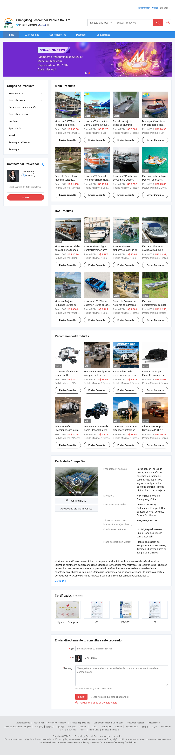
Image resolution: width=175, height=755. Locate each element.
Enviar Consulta (67, 140)
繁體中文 (50, 726)
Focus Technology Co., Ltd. (81, 736)
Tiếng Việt (94, 729)
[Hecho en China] (25, 7)
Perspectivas (154, 722)
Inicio (11, 34)
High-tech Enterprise (67, 622)
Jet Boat (13, 121)
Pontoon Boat (16, 93)
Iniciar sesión (144, 7)
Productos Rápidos (135, 722)
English (27, 726)
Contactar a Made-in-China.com (108, 722)
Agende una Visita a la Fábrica (76, 508)
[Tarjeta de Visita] (43, 164)
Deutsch (94, 726)
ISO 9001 (126, 622)
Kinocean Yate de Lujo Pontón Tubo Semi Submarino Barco (154, 179)
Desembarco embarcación (22, 107)
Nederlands (166, 726)
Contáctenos (103, 34)
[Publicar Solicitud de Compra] (168, 22)
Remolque (14, 149)
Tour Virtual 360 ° (78, 500)
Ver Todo (59, 580)
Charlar (29, 175)
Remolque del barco (19, 142)
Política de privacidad (80, 722)
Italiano (118, 726)
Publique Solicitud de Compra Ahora (96, 702)
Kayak (12, 135)
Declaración (38, 722)
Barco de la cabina (18, 114)
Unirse (155, 7)
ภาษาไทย (71, 729)
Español (83, 726)
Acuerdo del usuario (57, 722)
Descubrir (81, 34)
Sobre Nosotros (57, 34)
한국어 (145, 726)
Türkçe (82, 729)
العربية (154, 726)
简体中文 (39, 726)
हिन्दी (62, 729)
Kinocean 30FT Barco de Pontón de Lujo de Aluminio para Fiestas (67, 125)
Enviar (81, 696)
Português (106, 726)
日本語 (61, 726)
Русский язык (131, 726)
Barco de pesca (17, 100)
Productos (33, 34)
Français (72, 726)
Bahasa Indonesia (110, 729)
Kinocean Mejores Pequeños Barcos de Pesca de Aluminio (65, 305)
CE (96, 622)
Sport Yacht (15, 128)
